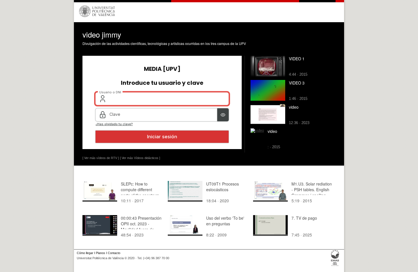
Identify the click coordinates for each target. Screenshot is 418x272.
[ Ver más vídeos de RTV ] (100, 158)
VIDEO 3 (297, 83)
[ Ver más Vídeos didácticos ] (140, 158)
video (294, 107)
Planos (100, 253)
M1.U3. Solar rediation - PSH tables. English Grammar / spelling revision (311, 192)
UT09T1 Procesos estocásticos (222, 186)
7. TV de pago (304, 218)
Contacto (114, 253)
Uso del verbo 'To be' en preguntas (225, 220)
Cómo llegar (85, 253)
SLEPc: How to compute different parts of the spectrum (140, 189)
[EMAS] (335, 266)
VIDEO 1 (297, 58)
